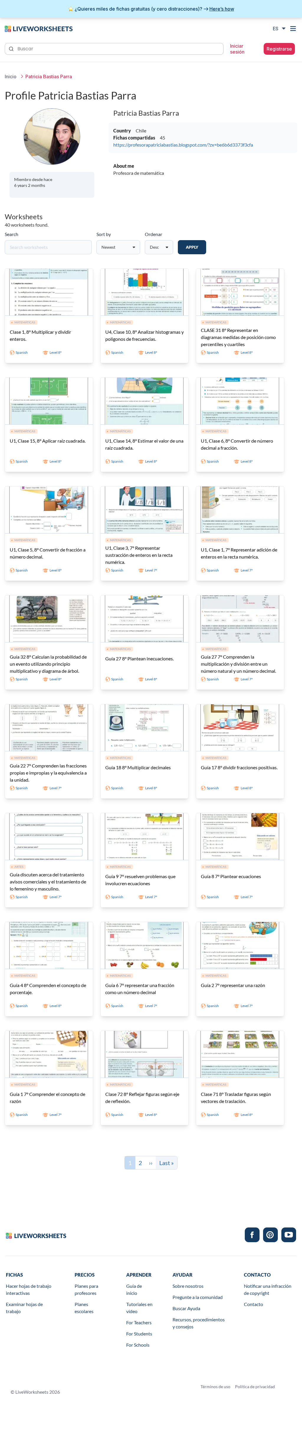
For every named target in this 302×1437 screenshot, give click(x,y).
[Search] (12, 48)
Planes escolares (84, 1307)
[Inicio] (39, 28)
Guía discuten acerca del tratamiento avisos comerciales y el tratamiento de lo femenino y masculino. (48, 881)
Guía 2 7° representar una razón (233, 985)
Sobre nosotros (188, 1286)
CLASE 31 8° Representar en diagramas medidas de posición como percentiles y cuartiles (238, 337)
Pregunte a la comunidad (198, 1297)
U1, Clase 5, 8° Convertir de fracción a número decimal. (48, 553)
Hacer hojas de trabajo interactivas (28, 1289)
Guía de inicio (134, 1289)
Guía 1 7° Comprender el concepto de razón (47, 1097)
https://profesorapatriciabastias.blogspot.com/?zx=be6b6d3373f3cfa (183, 144)
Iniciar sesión (237, 49)
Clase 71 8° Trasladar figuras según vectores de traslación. (236, 1097)
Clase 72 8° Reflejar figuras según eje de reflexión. (142, 1097)
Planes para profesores (86, 1289)
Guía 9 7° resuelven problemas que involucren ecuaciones (140, 879)
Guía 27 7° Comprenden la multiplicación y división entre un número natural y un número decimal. (238, 664)
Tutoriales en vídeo (139, 1307)
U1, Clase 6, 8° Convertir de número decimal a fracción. (237, 444)
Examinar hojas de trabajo (24, 1307)
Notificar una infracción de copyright (267, 1289)
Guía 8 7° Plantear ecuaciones (231, 876)
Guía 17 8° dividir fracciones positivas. (239, 767)
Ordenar (153, 234)
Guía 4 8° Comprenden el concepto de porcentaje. (48, 988)
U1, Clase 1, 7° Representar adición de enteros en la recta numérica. (239, 553)
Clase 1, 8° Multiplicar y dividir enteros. (40, 335)
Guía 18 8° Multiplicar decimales (138, 767)
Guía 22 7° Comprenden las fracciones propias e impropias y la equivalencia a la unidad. (48, 773)
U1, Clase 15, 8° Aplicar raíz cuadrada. (48, 440)
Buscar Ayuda (186, 1308)
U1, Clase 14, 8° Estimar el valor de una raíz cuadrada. (144, 444)
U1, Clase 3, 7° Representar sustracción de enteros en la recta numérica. (139, 555)
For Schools (138, 1345)
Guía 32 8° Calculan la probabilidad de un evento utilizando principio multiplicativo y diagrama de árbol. (48, 664)
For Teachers (139, 1322)
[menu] (293, 28)
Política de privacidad (255, 1386)
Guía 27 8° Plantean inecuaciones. (139, 658)
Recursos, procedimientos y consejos (199, 1323)
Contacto (253, 1304)
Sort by (103, 234)
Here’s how (221, 9)
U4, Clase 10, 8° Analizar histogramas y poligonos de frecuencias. (144, 335)
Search (11, 234)
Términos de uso (215, 1386)
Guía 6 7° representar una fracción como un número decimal (139, 988)
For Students (139, 1333)
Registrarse (279, 49)
